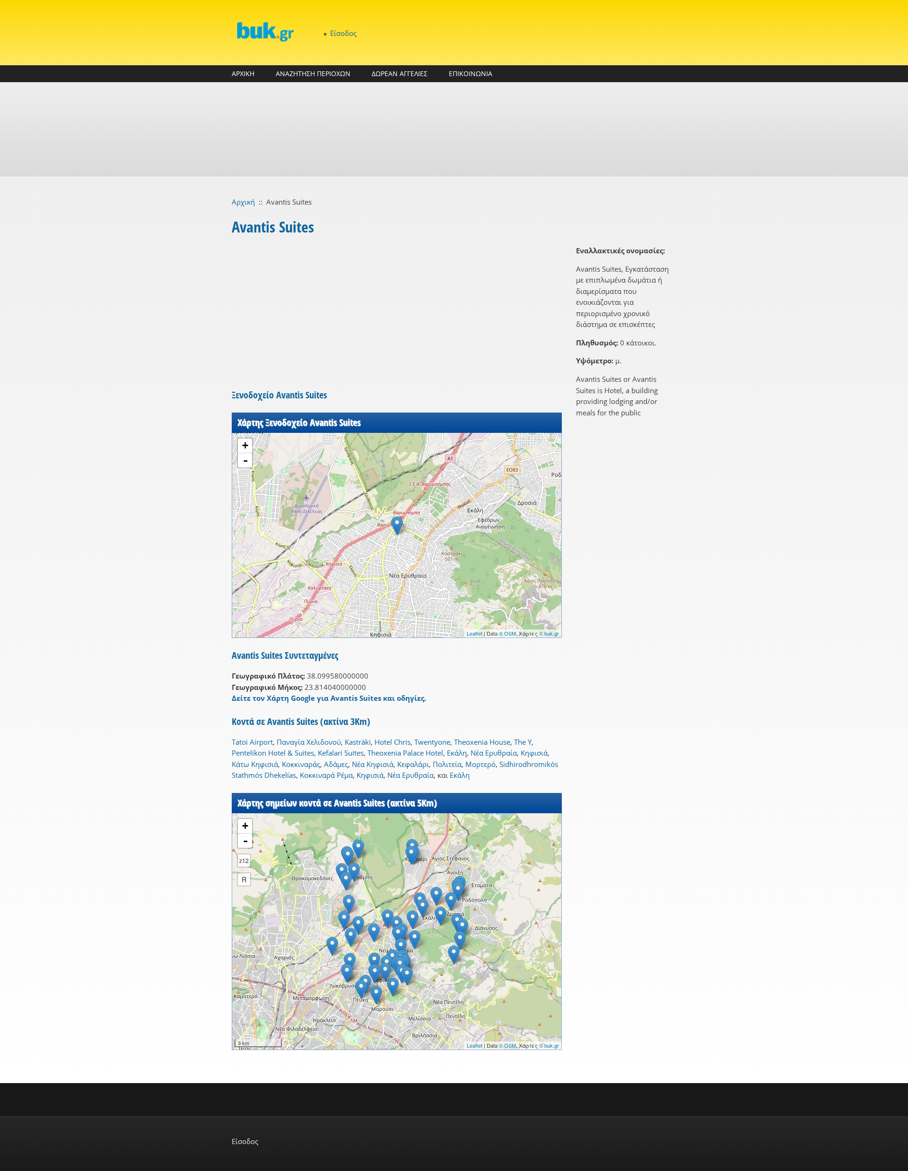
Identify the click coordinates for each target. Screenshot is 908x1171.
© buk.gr (549, 633)
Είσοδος (343, 33)
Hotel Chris (392, 742)
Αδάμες (336, 764)
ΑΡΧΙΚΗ (243, 73)
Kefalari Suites (341, 753)
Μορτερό (480, 764)
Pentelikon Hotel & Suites (273, 753)
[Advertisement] (454, 129)
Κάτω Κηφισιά (255, 764)
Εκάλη (457, 753)
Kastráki (358, 742)
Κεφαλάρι (413, 764)
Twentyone (432, 742)
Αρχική (243, 202)
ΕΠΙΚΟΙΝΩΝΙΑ (470, 73)
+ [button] (245, 445)
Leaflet (474, 633)
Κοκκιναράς (301, 764)
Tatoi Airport (252, 742)
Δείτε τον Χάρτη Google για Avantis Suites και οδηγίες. (329, 698)
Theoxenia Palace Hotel (405, 753)
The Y (523, 742)
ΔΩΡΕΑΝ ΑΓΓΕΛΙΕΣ (400, 73)
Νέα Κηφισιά (372, 764)
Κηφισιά (534, 753)
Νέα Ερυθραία (494, 753)
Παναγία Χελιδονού (309, 742)
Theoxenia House (482, 742)
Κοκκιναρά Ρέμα (326, 775)
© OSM (507, 633)
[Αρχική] (265, 31)
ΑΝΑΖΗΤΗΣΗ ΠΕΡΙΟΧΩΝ (313, 73)
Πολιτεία (447, 764)
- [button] (245, 460)
